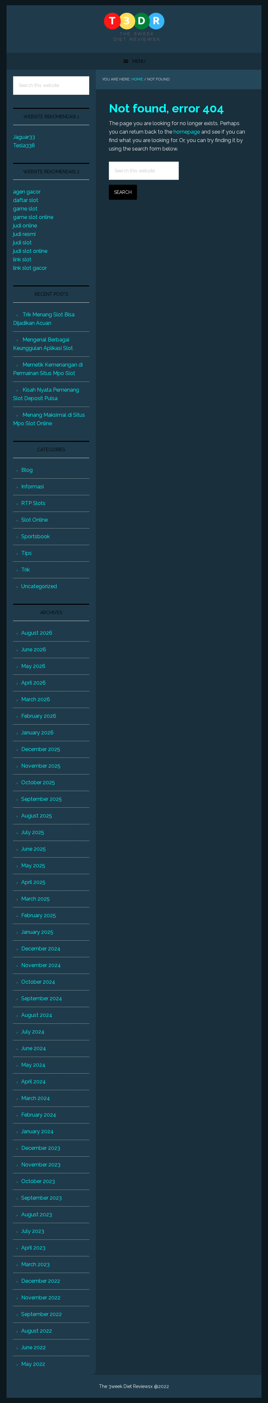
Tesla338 (24, 145)
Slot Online (34, 520)
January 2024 (37, 1131)
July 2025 (32, 832)
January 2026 (37, 733)
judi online (25, 226)
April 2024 (33, 1081)
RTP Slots (33, 503)
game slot (25, 209)
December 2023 (40, 1148)
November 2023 (40, 1165)
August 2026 (36, 633)
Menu (138, 61)
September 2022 (41, 1314)
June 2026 (33, 649)
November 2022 (40, 1298)
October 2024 (38, 982)
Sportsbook (35, 536)
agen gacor (27, 192)
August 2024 (36, 1015)
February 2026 (38, 716)
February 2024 (38, 1115)
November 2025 (40, 766)
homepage (187, 132)
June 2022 (33, 1347)
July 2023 (32, 1231)
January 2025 (37, 932)
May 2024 (33, 1065)
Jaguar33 (24, 137)
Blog (27, 470)
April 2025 (33, 882)
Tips (26, 553)
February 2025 (38, 915)
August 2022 (36, 1331)
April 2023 (33, 1248)
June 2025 (33, 849)
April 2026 (33, 683)
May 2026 (33, 666)
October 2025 (38, 782)
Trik (25, 570)
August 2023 (36, 1214)
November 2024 (41, 965)
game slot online (33, 217)
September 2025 (41, 799)
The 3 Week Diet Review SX (134, 26)
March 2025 (35, 899)
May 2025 (33, 865)
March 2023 (35, 1264)
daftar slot (25, 200)
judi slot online (30, 251)
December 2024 (40, 949)
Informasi (32, 487)
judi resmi (24, 234)
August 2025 (36, 816)
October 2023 (38, 1181)
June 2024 (33, 1048)
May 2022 (33, 1364)
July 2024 (32, 1032)
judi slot (22, 242)
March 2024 (35, 1098)
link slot (22, 259)
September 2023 (41, 1198)
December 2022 (40, 1281)
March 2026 (35, 699)
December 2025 (40, 749)
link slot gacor (30, 268)
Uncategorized (39, 586)
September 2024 (41, 998)
